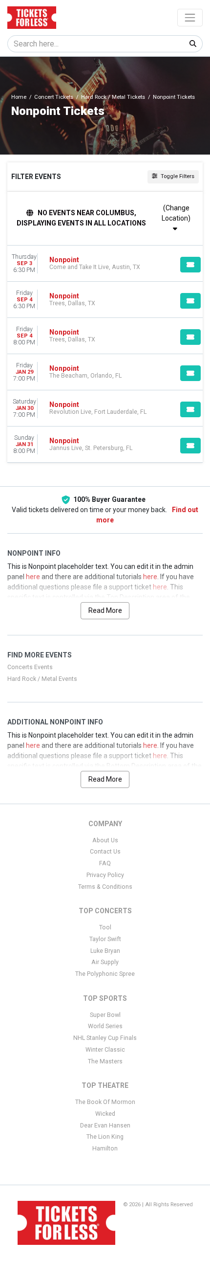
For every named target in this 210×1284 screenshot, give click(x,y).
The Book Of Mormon (105, 1102)
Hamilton (105, 1148)
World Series (105, 1026)
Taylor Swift (105, 939)
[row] (105, 264)
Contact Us (105, 851)
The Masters (105, 1061)
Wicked (105, 1113)
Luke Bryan (105, 950)
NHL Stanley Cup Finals (105, 1038)
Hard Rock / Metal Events (42, 679)
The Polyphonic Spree (105, 973)
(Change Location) (176, 213)
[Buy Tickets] (190, 264)
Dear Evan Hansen (105, 1125)
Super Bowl (105, 1015)
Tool (105, 927)
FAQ (105, 863)
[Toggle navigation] (190, 17)
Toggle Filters (176, 176)
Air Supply (105, 962)
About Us (105, 840)
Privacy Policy (105, 875)
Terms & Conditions (105, 886)
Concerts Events (30, 667)
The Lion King (105, 1136)
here (33, 577)
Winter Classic (105, 1049)
